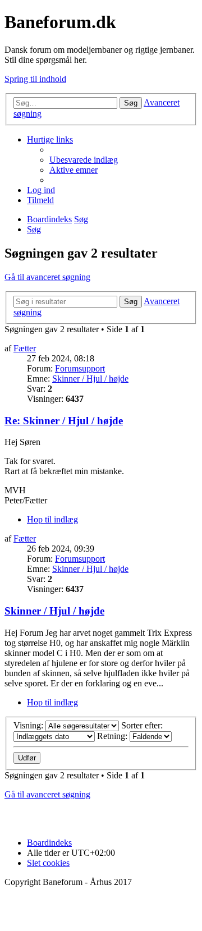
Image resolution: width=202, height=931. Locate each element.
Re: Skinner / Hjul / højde (63, 420)
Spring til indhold (35, 79)
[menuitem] (83, 159)
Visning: (29, 725)
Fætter (24, 348)
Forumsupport (80, 368)
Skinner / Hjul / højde (90, 378)
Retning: (113, 736)
